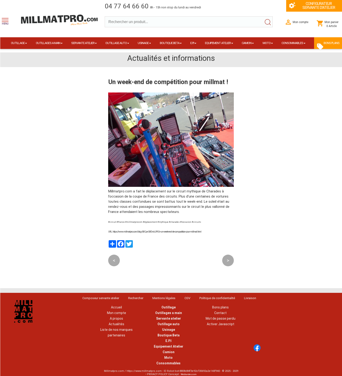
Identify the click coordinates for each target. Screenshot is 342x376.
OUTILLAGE (18, 43)
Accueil (116, 307)
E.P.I (192, 43)
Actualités (116, 324)
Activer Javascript (220, 324)
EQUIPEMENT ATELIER (218, 43)
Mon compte (116, 313)
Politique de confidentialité (217, 298)
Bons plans (220, 307)
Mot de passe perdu (220, 318)
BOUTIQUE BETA (169, 43)
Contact (220, 313)
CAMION (246, 43)
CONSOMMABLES (292, 43)
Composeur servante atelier (100, 298)
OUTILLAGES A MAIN (48, 43)
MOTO (267, 43)
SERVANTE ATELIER (82, 43)
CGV (187, 298)
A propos (116, 318)
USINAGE (143, 43)
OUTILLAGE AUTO (116, 43)
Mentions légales (163, 298)
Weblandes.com (189, 374)
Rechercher (135, 298)
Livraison (250, 298)
